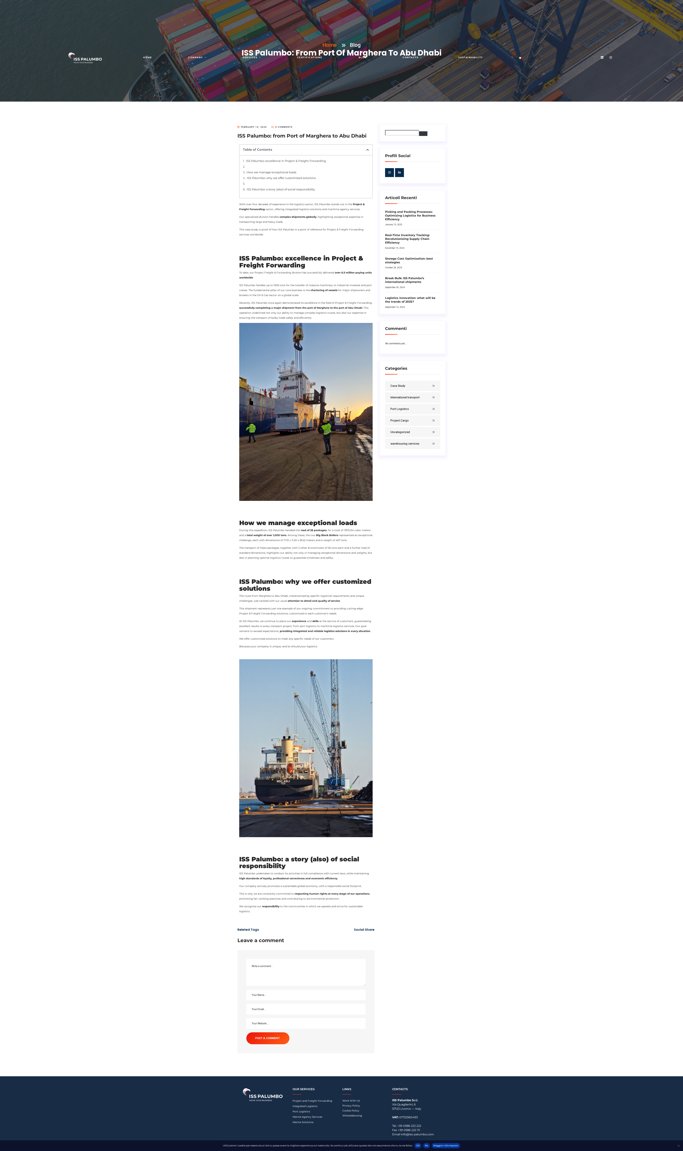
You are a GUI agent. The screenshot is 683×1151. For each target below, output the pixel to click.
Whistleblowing (352, 1115)
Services (250, 57)
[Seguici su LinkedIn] (399, 172)
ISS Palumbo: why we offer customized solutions (281, 178)
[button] (367, 149)
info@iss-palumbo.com (417, 1134)
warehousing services (404, 443)
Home (147, 57)
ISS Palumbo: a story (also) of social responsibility (281, 189)
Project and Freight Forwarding (312, 1100)
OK (418, 1145)
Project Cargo (399, 420)
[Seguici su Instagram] (389, 172)
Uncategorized (400, 432)
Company (195, 57)
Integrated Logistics (305, 1106)
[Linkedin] (602, 57)
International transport (405, 397)
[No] (678, 1145)
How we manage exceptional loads (271, 172)
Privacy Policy (351, 1105)
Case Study (397, 386)
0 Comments (283, 127)
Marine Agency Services (307, 1116)
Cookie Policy (350, 1110)
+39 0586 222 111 (409, 1130)
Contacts (411, 57)
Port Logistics (399, 409)
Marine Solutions (303, 1122)
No (426, 1145)
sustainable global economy (300, 886)
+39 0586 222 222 (409, 1126)
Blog (363, 57)
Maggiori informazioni (445, 1145)
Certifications (309, 57)
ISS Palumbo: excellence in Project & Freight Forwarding (286, 161)
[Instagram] (611, 57)
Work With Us (351, 1100)
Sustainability (470, 57)
